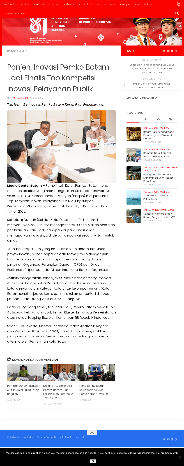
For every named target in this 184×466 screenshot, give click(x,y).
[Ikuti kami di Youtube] (168, 50)
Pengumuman (129, 4)
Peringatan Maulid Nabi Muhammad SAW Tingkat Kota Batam (158, 178)
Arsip (52, 4)
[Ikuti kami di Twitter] (164, 50)
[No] (179, 457)
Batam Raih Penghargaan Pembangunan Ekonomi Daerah (158, 135)
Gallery (67, 4)
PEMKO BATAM (159, 210)
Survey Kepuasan (15, 13)
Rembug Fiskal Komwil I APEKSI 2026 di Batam (157, 154)
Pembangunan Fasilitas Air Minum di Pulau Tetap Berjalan (23, 390)
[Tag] (170, 119)
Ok (93, 461)
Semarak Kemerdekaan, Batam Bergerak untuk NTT (159, 215)
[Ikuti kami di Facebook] (172, 50)
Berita (37, 4)
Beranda (9, 4)
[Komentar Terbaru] (158, 119)
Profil (23, 4)
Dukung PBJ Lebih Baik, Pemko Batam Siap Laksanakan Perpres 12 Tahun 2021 (58, 392)
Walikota (164, 128)
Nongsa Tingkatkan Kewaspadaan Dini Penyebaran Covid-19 (93, 390)
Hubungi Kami (106, 4)
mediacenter (20, 97)
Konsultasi (85, 4)
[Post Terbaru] (132, 119)
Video (155, 128)
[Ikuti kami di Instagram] (175, 50)
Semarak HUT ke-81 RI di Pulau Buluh (157, 197)
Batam (11, 51)
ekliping (148, 4)
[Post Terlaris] (145, 119)
